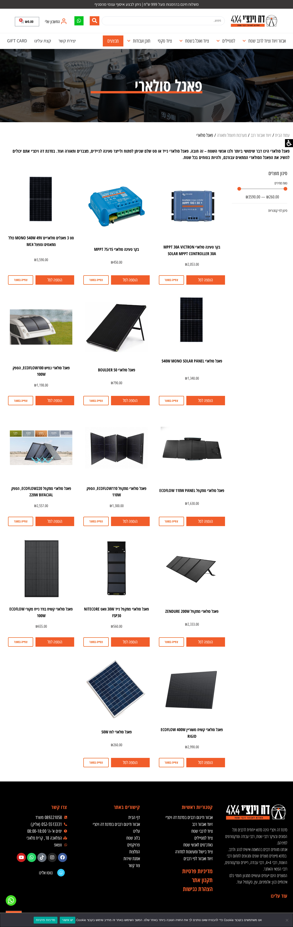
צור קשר (134, 865)
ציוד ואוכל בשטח (197, 41)
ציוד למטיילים (203, 838)
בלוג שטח (133, 838)
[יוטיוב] (21, 857)
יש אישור (67, 920)
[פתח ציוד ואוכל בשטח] (181, 41)
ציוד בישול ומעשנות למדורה (194, 851)
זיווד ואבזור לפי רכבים (198, 858)
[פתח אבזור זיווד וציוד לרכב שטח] (244, 41)
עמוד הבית (282, 135)
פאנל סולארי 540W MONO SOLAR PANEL (192, 361)
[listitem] (62, 857)
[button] (27, 21)
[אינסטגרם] (52, 857)
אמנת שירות (132, 858)
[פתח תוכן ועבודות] (128, 41)
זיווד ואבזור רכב (261, 135)
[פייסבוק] (62, 857)
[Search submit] (94, 20)
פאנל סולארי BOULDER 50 (116, 370)
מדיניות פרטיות (45, 920)
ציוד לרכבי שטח (202, 831)
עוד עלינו (279, 895)
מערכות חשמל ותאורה (232, 135)
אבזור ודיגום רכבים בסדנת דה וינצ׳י (189, 817)
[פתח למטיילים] (218, 41)
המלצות (134, 851)
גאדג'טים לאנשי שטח (198, 845)
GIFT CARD (17, 41)
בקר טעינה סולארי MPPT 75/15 (116, 249)
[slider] (262, 189)
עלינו (136, 831)
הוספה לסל (205, 280)
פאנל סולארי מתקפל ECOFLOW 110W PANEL (191, 490)
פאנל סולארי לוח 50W (116, 732)
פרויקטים (133, 845)
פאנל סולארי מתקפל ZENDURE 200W (192, 611)
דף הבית (134, 817)
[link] (253, 21)
